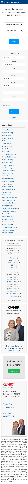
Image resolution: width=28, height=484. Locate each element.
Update (14, 41)
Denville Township (7, 149)
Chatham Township (8, 141)
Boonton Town (6, 130)
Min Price (14, 76)
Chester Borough (7, 143)
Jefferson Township (8, 165)
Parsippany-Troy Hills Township (11, 208)
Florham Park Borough (9, 157)
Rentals (13, 267)
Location (14, 61)
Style (14, 69)
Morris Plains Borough (8, 189)
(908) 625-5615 (8, 416)
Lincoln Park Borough (8, 170)
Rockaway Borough (8, 219)
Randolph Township (8, 214)
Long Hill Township (7, 173)
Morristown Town (7, 195)
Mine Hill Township (7, 184)
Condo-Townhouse (13, 263)
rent (24, 479)
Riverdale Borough (7, 216)
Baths (14, 97)
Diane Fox (7, 412)
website (6, 439)
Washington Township (8, 230)
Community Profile (14, 243)
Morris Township (7, 192)
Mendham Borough (8, 179)
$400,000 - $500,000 (13, 282)
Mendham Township (8, 181)
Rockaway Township (8, 222)
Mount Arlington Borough (9, 197)
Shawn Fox (7, 404)
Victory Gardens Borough (9, 227)
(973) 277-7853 (14, 351)
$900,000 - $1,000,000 (12, 294)
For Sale (12, 258)
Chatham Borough (7, 138)
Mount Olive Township (8, 200)
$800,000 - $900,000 (13, 291)
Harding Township (7, 162)
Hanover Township (7, 160)
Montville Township (7, 187)
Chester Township (7, 146)
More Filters (6, 105)
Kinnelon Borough (7, 168)
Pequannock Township (9, 211)
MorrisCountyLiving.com (12, 2)
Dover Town (5, 151)
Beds (14, 90)
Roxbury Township (7, 224)
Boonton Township (7, 133)
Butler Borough (6, 135)
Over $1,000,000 (14, 296)
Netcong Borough (7, 206)
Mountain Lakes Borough (9, 203)
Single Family (12, 260)
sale (18, 479)
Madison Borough (7, 176)
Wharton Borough (7, 233)
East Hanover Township (9, 154)
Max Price (14, 83)
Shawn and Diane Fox (14, 346)
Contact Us (14, 371)
